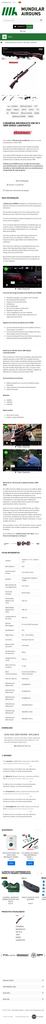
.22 (7, 113)
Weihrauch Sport (26, 106)
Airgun (9, 109)
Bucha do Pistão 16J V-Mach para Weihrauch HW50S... (11, 855)
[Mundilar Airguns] (23, 11)
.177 (37, 109)
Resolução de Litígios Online (22, 1016)
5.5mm (31, 109)
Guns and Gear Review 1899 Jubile (21, 734)
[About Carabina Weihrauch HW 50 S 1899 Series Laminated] (20, 919)
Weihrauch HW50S (19, 116)
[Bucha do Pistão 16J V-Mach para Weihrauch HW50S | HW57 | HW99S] (11, 842)
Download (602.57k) (23, 746)
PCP (35, 106)
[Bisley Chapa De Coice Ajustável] (30, 886)
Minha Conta (8, 980)
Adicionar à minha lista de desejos (17, 190)
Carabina (14, 106)
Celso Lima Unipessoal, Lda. (34, 1010)
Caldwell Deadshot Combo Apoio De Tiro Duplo (10, 899)
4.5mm (23, 109)
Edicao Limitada (26, 113)
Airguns (16, 109)
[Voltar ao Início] (1, 42)
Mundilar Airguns (18, 1010)
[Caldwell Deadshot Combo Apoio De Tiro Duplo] (10, 886)
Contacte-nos (6, 2)
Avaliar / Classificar (15, 185)
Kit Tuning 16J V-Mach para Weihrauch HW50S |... (30, 855)
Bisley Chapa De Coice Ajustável (30, 898)
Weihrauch (14, 113)
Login (24, 31)
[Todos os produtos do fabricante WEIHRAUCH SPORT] (23, 132)
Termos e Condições (8, 1016)
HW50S (30, 116)
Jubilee (36, 113)
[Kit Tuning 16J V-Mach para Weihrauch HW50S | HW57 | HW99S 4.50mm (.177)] (30, 842)
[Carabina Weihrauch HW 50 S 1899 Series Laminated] (5, 98)
